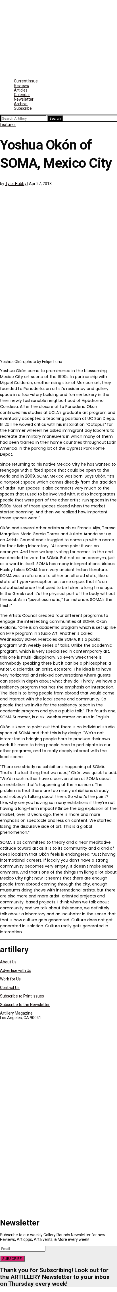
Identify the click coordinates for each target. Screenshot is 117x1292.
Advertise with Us (15, 970)
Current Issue (26, 81)
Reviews (21, 85)
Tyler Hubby (15, 183)
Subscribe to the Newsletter (25, 1004)
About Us (8, 962)
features (8, 124)
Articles (21, 90)
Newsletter (24, 99)
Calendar (22, 94)
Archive (21, 103)
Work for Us (10, 979)
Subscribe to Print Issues (22, 996)
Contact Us (10, 987)
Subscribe (23, 108)
